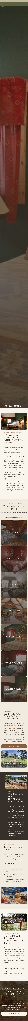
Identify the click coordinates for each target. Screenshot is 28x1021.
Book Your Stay (14, 1013)
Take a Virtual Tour (14, 746)
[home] (3, 4)
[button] (26, 3)
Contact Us (25, 1)
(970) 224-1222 (19, 1)
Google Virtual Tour (12, 728)
